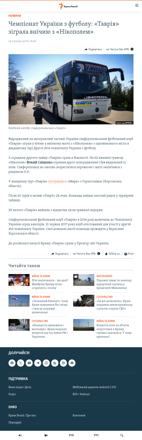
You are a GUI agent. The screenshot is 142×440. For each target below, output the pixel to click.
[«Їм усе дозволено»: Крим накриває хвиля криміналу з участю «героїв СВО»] (83, 301)
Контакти (79, 415)
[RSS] (54, 362)
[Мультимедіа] (46, 435)
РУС (96, 435)
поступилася (57, 181)
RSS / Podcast (81, 394)
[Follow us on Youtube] (29, 362)
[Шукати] (121, 435)
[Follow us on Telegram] (37, 362)
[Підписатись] (71, 362)
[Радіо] (20, 435)
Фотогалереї (104, 276)
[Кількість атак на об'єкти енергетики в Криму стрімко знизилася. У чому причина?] (83, 325)
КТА (71, 435)
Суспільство (105, 297)
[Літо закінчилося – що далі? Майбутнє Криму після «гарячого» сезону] (19, 280)
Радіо (12, 394)
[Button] (93, 49)
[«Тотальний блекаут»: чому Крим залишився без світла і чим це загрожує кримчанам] (19, 301)
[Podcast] (63, 362)
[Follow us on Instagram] (46, 362)
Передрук (15, 422)
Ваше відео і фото (20, 387)
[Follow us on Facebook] (12, 362)
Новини (15, 16)
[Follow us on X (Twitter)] (20, 362)
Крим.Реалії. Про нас (22, 415)
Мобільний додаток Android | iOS (94, 387)
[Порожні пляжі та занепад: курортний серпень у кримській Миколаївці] (83, 280)
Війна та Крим (41, 276)
